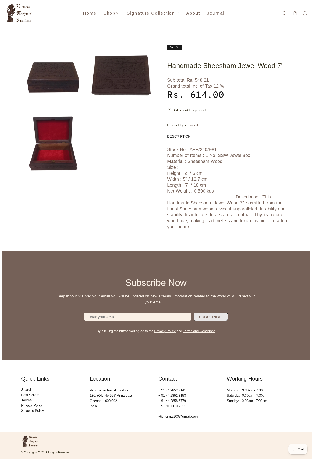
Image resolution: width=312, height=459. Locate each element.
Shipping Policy (32, 410)
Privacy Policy (165, 331)
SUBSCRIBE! (211, 317)
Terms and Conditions (199, 331)
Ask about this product (190, 110)
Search (26, 389)
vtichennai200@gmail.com (178, 416)
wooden (195, 125)
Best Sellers (30, 395)
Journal (26, 400)
